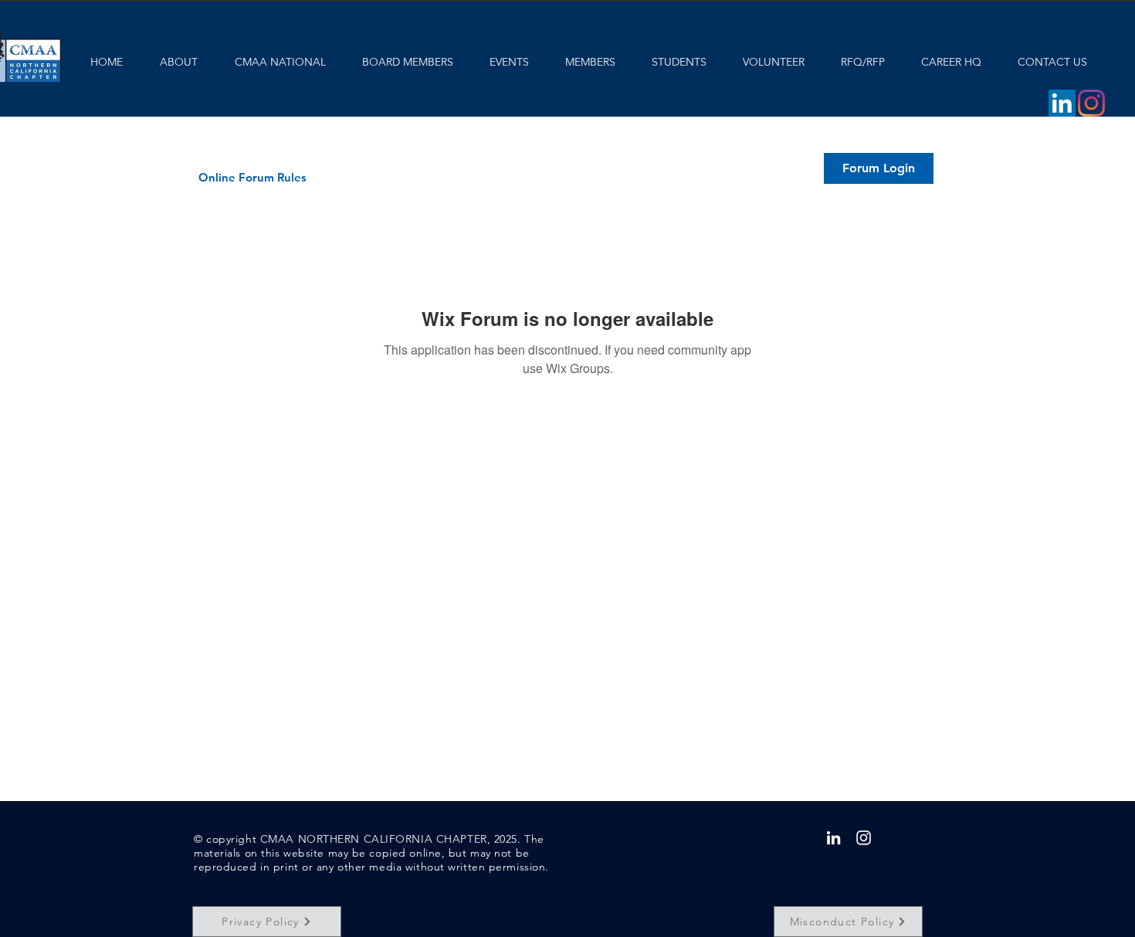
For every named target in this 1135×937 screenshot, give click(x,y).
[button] (878, 168)
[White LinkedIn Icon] (833, 837)
